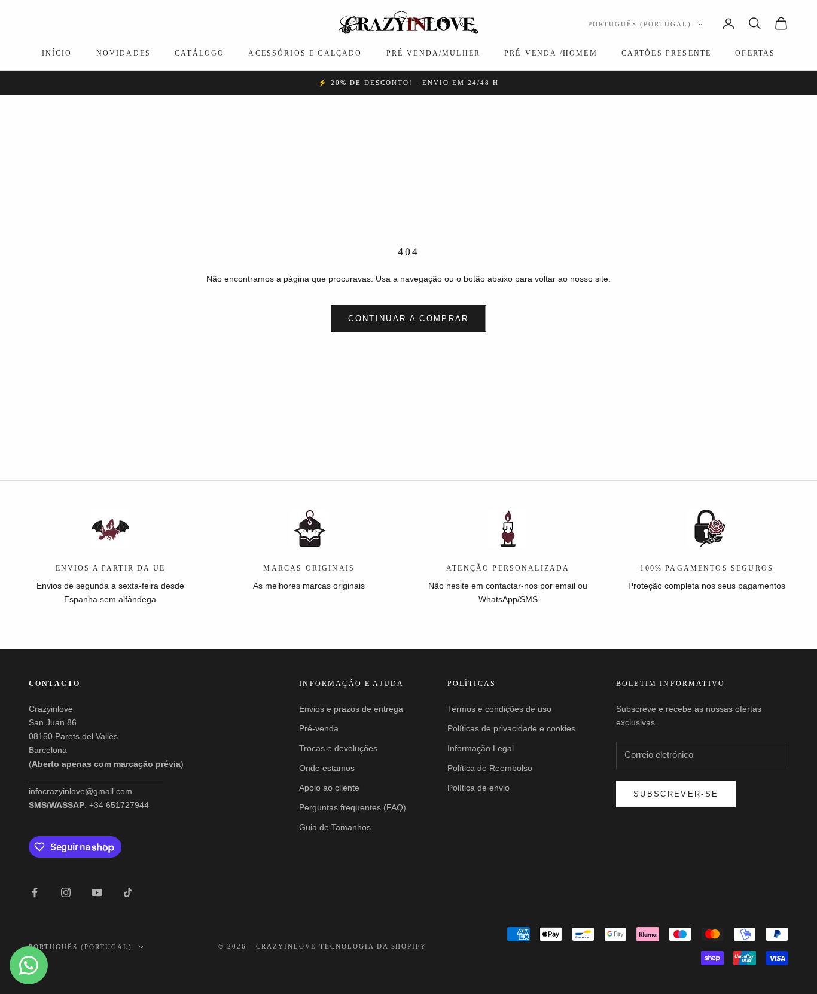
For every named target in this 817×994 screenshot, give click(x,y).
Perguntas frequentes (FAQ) (352, 807)
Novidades (123, 53)
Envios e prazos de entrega (351, 709)
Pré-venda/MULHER (433, 53)
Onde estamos (327, 768)
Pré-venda (319, 728)
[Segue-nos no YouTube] (97, 892)
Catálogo (199, 53)
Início (57, 53)
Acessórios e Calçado (305, 53)
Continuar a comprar (408, 318)
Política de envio (478, 787)
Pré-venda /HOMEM (550, 53)
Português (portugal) (639, 24)
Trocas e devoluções (338, 748)
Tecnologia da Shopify (373, 946)
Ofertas (755, 53)
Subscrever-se (675, 793)
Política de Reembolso (489, 768)
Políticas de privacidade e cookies (511, 728)
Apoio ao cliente (329, 787)
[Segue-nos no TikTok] (128, 892)
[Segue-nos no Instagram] (66, 892)
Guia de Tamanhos (335, 827)
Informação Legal (480, 748)
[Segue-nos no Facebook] (35, 892)
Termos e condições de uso (499, 709)
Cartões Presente (666, 53)
